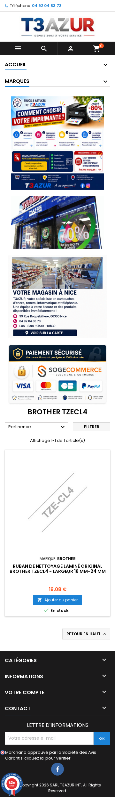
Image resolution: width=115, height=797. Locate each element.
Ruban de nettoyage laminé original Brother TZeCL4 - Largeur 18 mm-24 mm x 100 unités (58, 571)
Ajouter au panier (57, 600)
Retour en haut (86, 634)
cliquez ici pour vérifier (47, 758)
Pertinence (37, 427)
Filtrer (91, 426)
